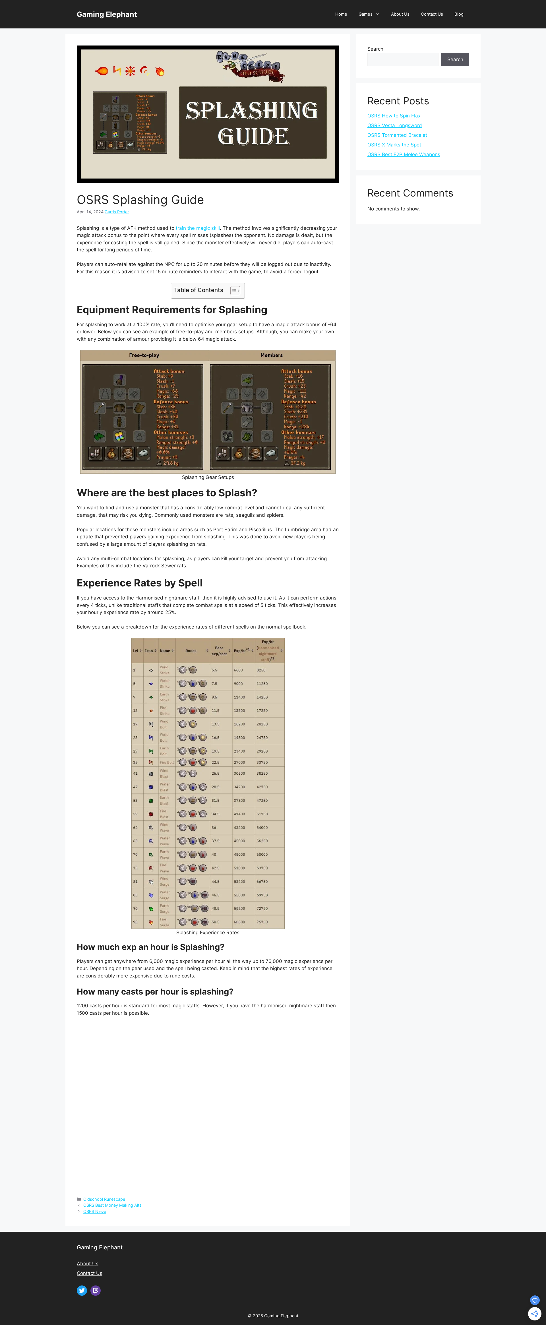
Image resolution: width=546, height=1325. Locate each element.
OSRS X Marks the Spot (394, 145)
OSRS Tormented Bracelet (397, 135)
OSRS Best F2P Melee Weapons (403, 154)
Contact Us (432, 14)
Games (366, 14)
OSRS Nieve (94, 1211)
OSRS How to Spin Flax (394, 116)
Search (375, 49)
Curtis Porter (117, 211)
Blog (459, 14)
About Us (400, 14)
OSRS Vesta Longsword (394, 125)
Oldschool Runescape (104, 1199)
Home (341, 14)
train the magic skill (198, 228)
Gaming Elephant (107, 14)
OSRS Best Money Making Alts (112, 1205)
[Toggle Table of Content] (232, 290)
